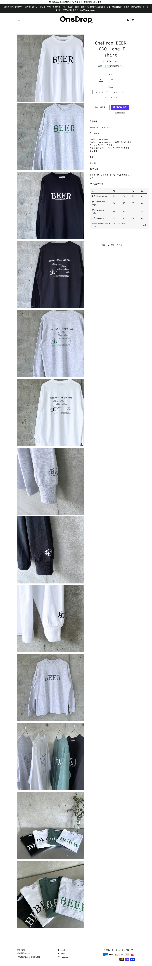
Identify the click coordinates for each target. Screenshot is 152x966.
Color (110, 87)
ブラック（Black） (111, 97)
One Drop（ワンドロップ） (123, 950)
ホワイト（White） (102, 92)
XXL (119, 79)
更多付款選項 (120, 112)
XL (112, 79)
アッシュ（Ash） (120, 92)
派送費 (107, 66)
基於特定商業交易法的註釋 (28, 957)
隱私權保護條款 (24, 953)
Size (110, 74)
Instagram (64, 957)
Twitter (63, 953)
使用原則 (21, 950)
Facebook (64, 950)
